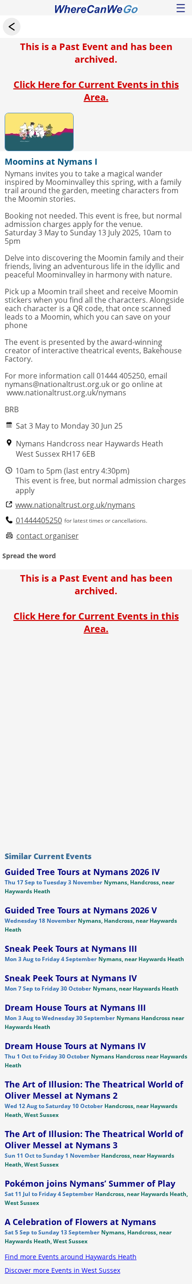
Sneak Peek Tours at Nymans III (71, 948)
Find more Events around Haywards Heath (71, 1256)
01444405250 (39, 520)
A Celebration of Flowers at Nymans (80, 1221)
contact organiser (47, 536)
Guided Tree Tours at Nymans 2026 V (81, 910)
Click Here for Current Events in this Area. (96, 90)
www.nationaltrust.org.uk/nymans (75, 505)
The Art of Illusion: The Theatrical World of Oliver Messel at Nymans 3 (94, 1139)
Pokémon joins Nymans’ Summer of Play (90, 1183)
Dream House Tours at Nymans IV (75, 1045)
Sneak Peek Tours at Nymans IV (71, 978)
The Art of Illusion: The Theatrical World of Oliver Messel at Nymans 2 (94, 1090)
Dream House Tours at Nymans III (75, 1007)
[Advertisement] (96, 740)
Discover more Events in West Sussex (62, 1270)
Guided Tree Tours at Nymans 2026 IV (82, 871)
